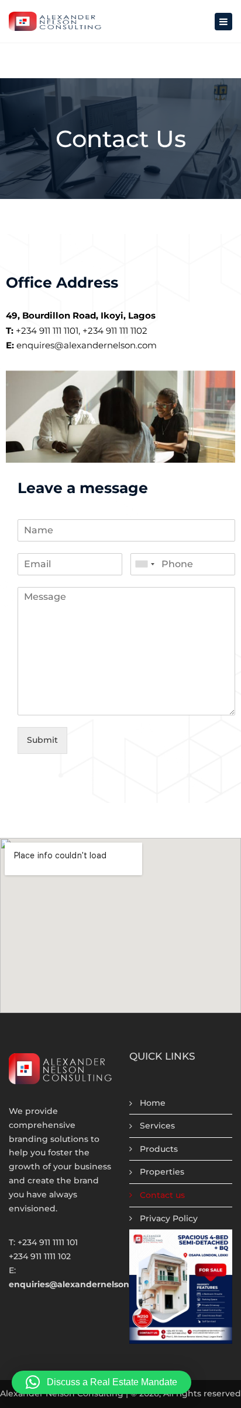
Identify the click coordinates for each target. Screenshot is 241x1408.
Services (157, 1125)
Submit (42, 740)
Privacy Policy (169, 1218)
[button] (101, 1382)
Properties (162, 1171)
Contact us (162, 1195)
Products (159, 1149)
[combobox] (144, 564)
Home (153, 1103)
